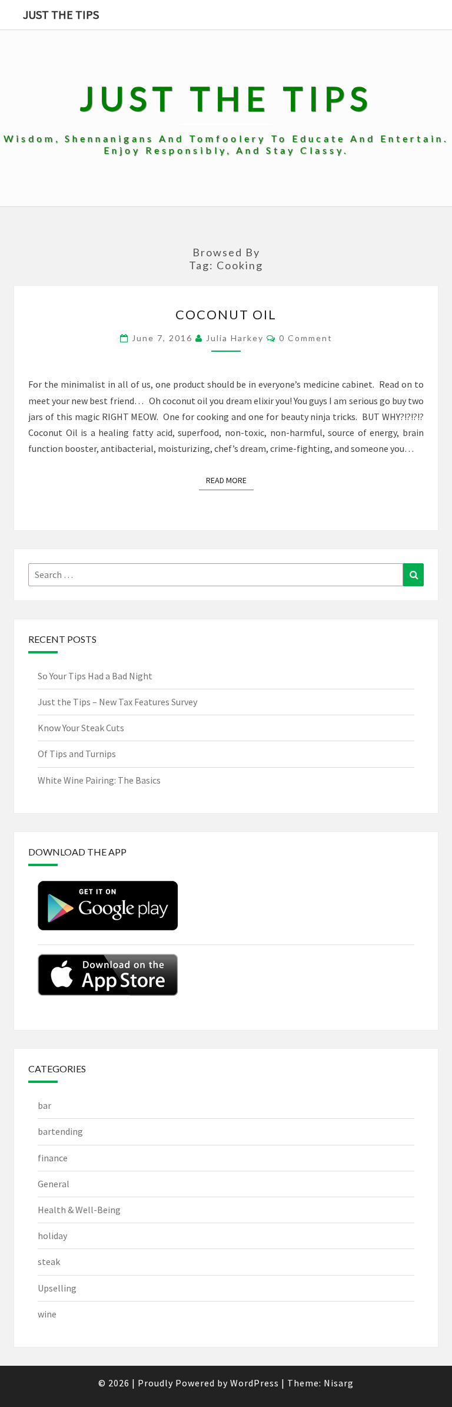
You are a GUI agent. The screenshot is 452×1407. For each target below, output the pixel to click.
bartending (60, 1131)
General (53, 1184)
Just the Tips (61, 14)
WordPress (254, 1383)
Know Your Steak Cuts (81, 728)
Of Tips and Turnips (77, 753)
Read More (230, 479)
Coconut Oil (226, 314)
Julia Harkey (235, 338)
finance (53, 1158)
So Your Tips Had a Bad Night (95, 676)
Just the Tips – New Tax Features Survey (117, 702)
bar (44, 1105)
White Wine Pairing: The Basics (99, 780)
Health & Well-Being (79, 1210)
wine (47, 1314)
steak (49, 1261)
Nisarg (339, 1383)
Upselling (57, 1288)
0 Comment (306, 338)
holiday (52, 1235)
